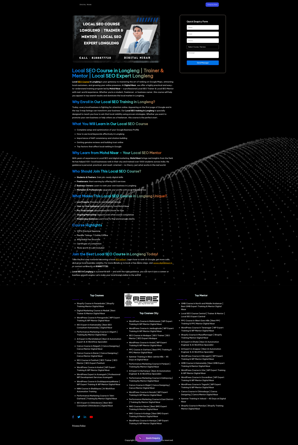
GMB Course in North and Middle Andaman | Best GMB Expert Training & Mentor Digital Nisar (202, 306)
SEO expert (120, 259)
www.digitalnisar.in (162, 263)
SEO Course (83, 81)
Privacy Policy (79, 425)
